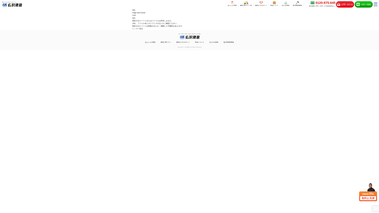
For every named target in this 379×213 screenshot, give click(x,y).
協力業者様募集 (229, 42)
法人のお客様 (213, 42)
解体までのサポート (183, 42)
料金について (199, 42)
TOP (134, 15)
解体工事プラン (166, 42)
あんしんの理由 (150, 42)
